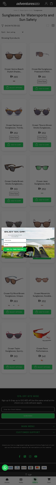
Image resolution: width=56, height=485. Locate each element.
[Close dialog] (53, 228)
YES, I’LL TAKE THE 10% (14, 249)
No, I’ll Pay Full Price (15, 254)
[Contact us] (5, 467)
